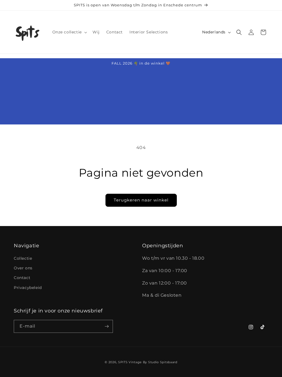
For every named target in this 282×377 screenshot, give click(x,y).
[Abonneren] (107, 326)
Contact (22, 277)
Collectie (23, 258)
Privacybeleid (28, 287)
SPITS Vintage (130, 362)
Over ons (23, 268)
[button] (69, 32)
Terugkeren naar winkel (141, 200)
